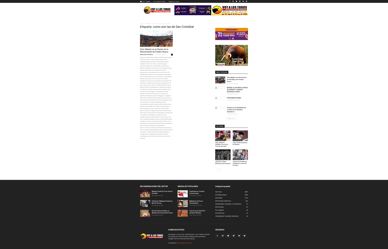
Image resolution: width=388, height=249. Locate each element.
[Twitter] (236, 1)
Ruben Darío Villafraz (146, 54)
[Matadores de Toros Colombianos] (183, 203)
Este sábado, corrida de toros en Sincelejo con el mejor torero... (237, 79)
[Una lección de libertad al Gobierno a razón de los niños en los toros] (240, 154)
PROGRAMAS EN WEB (234, 98)
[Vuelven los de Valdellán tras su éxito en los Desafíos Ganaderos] (220, 110)
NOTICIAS (218, 192)
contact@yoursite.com (184, 243)
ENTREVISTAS (219, 213)
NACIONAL (218, 198)
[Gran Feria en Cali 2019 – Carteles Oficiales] (183, 213)
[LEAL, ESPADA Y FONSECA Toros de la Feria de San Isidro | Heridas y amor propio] (223, 135)
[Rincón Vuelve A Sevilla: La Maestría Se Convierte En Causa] (145, 213)
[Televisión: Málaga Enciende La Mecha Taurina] (145, 203)
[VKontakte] (243, 1)
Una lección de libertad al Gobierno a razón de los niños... (240, 163)
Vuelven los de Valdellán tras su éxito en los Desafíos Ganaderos (236, 109)
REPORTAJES (219, 207)
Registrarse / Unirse (174, 1)
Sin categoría (219, 210)
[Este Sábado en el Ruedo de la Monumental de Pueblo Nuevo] (156, 39)
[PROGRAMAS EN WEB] (220, 100)
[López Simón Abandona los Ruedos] (240, 135)
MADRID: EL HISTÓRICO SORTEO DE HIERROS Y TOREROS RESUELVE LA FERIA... (237, 90)
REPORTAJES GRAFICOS (223, 201)
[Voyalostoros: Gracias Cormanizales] (183, 193)
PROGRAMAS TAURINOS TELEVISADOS (228, 204)
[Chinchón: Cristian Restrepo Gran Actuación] (223, 154)
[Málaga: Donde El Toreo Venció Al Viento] (145, 193)
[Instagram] (233, 1)
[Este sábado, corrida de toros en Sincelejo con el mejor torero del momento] (220, 79)
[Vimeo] (239, 1)
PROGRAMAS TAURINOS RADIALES (227, 216)
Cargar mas (231, 118)
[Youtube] (246, 1)
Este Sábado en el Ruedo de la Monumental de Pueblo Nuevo (154, 50)
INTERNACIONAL (145, 46)
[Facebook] (229, 1)
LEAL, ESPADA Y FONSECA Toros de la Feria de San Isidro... (221, 144)
